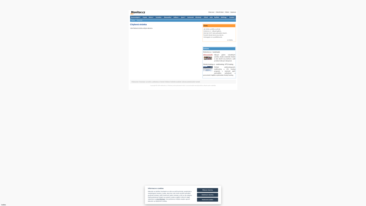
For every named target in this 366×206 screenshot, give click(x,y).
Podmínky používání (175, 81)
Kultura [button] (176, 17)
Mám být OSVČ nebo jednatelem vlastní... (215, 33)
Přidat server (211, 12)
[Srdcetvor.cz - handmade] (208, 57)
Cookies (3, 205)
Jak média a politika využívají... (212, 29)
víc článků (230, 40)
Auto (211, 17)
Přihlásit (227, 12)
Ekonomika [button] (167, 17)
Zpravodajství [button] (135, 17)
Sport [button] (183, 17)
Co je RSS (148, 81)
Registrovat (233, 12)
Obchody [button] (198, 17)
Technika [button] (158, 17)
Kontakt (198, 81)
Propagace (142, 81)
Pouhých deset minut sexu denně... (213, 35)
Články (133, 20)
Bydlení (216, 17)
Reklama (167, 81)
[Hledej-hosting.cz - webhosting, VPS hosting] (208, 68)
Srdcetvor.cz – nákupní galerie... (212, 31)
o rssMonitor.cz (155, 81)
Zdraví (206, 17)
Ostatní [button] (231, 17)
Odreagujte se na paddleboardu (212, 37)
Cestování (190, 17)
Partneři (162, 81)
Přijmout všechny (207, 190)
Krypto (145, 17)
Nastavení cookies (207, 199)
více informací (160, 199)
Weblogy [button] (224, 17)
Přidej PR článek (219, 12)
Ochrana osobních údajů (188, 81)
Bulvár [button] (151, 17)
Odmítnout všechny (208, 195)
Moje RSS (139, 20)
